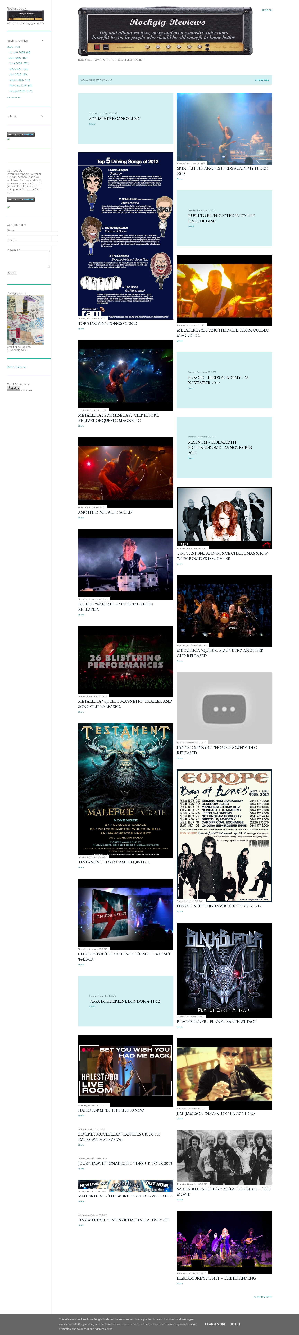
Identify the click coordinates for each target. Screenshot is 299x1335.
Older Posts (263, 1297)
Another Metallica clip (105, 512)
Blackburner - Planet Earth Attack (217, 1021)
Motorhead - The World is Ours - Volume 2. (125, 1196)
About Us (109, 60)
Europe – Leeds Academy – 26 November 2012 (218, 380)
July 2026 (18, 57)
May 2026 (18, 69)
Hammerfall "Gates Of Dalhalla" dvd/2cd (124, 1219)
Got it (235, 1324)
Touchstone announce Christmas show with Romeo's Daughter (222, 555)
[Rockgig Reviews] (8, 139)
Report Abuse (16, 367)
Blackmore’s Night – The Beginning (216, 1278)
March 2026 (19, 80)
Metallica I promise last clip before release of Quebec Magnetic (118, 417)
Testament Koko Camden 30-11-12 (114, 862)
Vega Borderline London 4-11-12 (124, 1001)
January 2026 (20, 91)
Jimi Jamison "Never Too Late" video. (216, 1113)
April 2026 (18, 74)
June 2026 (18, 63)
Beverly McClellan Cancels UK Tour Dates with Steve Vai (119, 1136)
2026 (13, 46)
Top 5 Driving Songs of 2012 (107, 323)
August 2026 (19, 52)
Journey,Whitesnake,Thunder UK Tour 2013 (125, 1163)
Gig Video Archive (131, 60)
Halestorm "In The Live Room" (111, 1110)
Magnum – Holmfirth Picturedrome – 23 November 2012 (220, 447)
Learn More (215, 1324)
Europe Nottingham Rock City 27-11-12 (219, 906)
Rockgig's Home (89, 60)
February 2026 (20, 85)
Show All (262, 79)
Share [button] (92, 124)
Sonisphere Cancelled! (115, 118)
